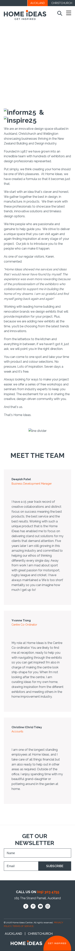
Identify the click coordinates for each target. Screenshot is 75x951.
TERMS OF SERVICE (22, 926)
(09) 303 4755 (48, 892)
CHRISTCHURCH (61, 3)
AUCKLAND (37, 3)
